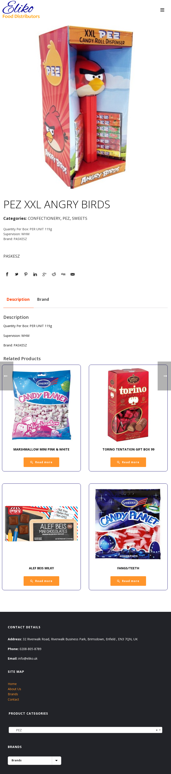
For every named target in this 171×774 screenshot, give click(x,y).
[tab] (18, 299)
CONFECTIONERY (44, 218)
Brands (13, 694)
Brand (43, 299)
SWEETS (79, 218)
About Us (14, 689)
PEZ (66, 218)
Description (18, 299)
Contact (13, 699)
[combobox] (86, 730)
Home (12, 684)
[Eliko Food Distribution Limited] (20, 10)
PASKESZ (11, 256)
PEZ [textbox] (84, 730)
